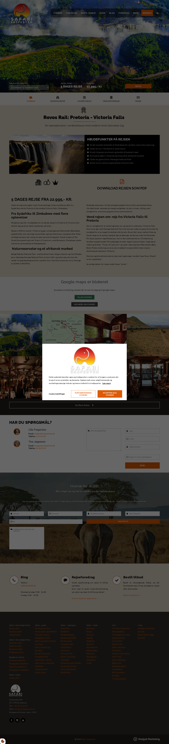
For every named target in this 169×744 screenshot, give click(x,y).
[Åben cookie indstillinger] (3, 741)
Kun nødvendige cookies (83, 394)
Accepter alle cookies (110, 394)
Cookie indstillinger (57, 394)
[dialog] (84, 372)
